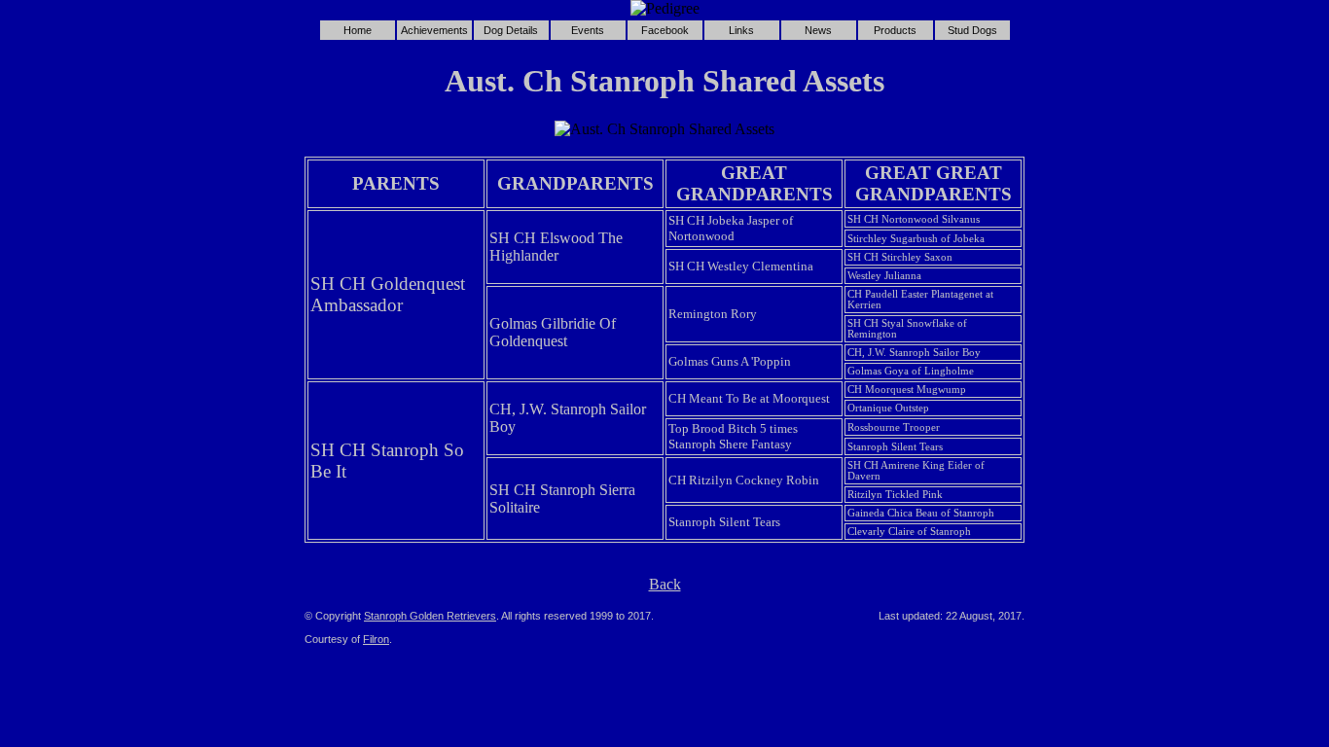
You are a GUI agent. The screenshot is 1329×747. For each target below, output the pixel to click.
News (818, 30)
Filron (376, 639)
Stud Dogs (972, 30)
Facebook (665, 30)
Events (587, 30)
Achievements (434, 30)
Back (665, 584)
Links (741, 30)
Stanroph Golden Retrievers (430, 616)
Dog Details (511, 30)
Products (895, 30)
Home (357, 30)
